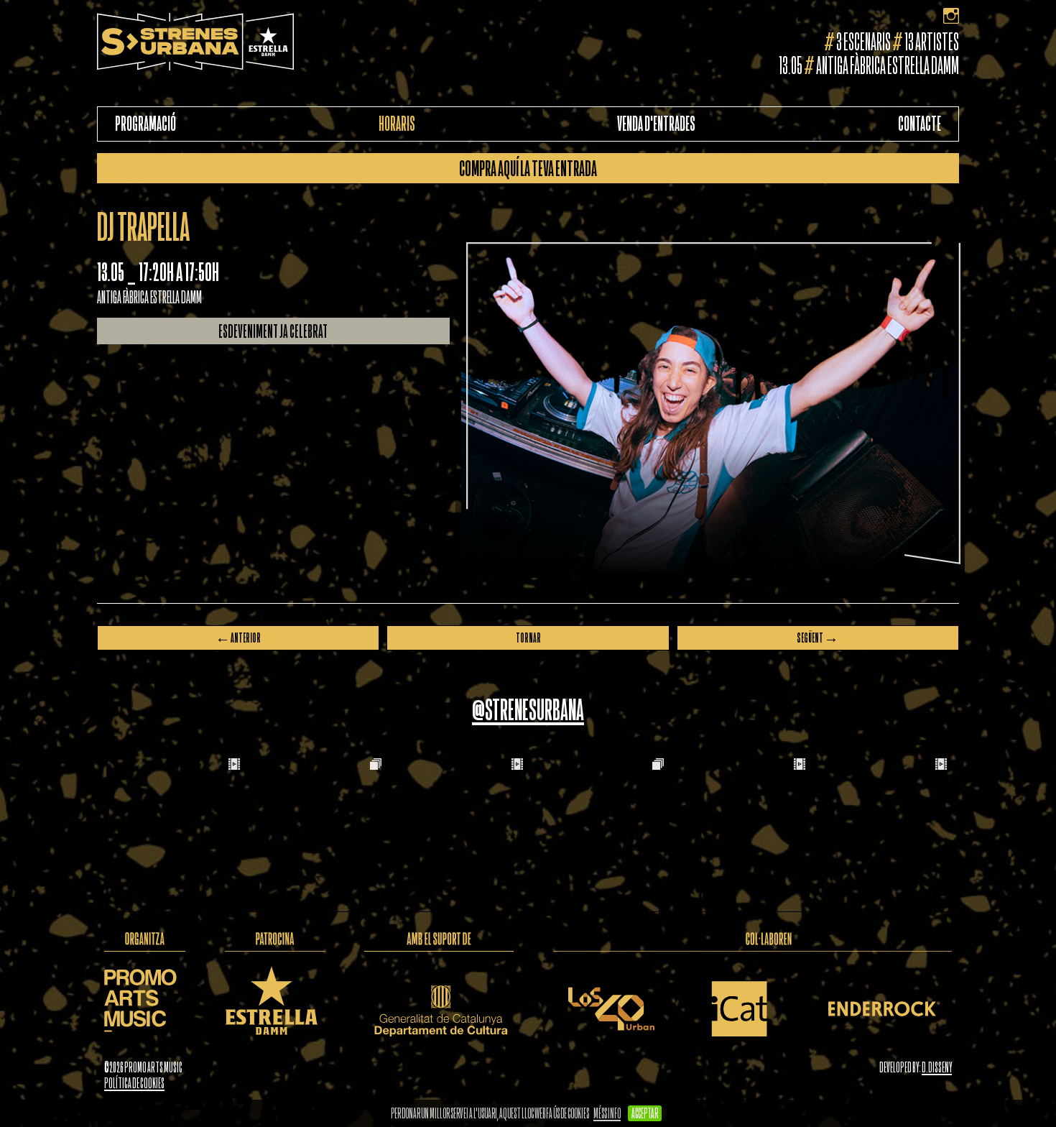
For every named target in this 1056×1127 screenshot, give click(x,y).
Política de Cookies (134, 1083)
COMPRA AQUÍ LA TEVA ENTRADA (528, 168)
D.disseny (937, 1067)
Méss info (607, 1113)
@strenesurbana (528, 710)
